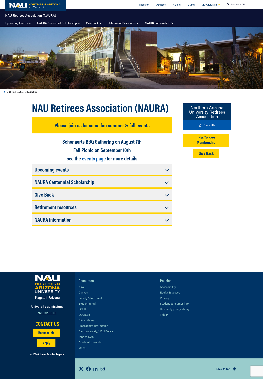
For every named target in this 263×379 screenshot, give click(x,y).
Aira (81, 286)
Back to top (223, 368)
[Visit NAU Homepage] (47, 284)
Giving (191, 4)
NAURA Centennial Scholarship (57, 23)
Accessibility (168, 286)
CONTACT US (47, 323)
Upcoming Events (16, 23)
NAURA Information (157, 23)
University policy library (175, 309)
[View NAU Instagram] (102, 368)
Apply (46, 342)
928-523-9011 (47, 312)
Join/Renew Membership (206, 140)
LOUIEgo (84, 314)
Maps (82, 347)
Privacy (164, 298)
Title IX (164, 314)
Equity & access (170, 292)
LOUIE (83, 309)
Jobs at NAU (86, 336)
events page (94, 158)
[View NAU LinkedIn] (95, 368)
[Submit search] (227, 4)
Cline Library (87, 320)
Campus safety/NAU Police (96, 331)
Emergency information (93, 325)
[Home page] (35, 5)
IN (4, 92)
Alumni (177, 4)
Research (144, 4)
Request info (46, 332)
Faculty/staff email (90, 298)
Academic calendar (91, 342)
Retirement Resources (122, 23)
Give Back (92, 23)
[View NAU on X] (81, 368)
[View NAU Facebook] (88, 368)
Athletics (161, 4)
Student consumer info (174, 303)
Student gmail (87, 303)
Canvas (83, 292)
